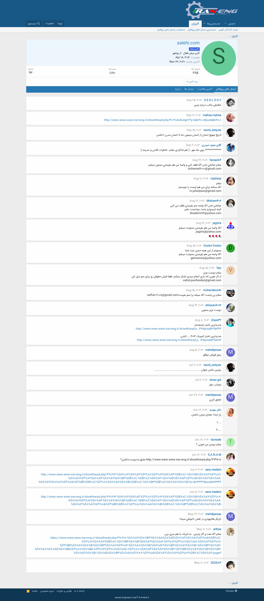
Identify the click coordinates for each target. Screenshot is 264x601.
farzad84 (215, 160)
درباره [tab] (178, 89)
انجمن (231, 24)
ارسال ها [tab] (189, 89)
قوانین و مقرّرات (64, 591)
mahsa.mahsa (212, 115)
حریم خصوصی (47, 591)
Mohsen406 (214, 201)
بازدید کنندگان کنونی (228, 30)
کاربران (195, 24)
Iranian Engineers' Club (132, 597)
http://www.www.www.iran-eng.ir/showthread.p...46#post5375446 (178, 329)
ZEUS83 (216, 563)
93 (31, 72)
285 (195, 72)
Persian (230, 591)
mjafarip (215, 178)
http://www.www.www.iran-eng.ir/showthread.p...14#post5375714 (179, 340)
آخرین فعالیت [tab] (204, 89)
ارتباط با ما (79, 591)
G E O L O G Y (212, 100)
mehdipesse (213, 350)
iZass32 (216, 320)
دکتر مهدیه (215, 410)
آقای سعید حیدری (211, 145)
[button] (225, 23)
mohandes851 (212, 290)
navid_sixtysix (212, 130)
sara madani (213, 469)
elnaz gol (215, 380)
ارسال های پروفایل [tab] (226, 89)
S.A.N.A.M (214, 455)
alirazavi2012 (213, 305)
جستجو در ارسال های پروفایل (171, 30)
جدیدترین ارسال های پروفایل (202, 30)
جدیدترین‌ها (213, 24)
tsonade (216, 440)
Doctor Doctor (212, 246)
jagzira (217, 223)
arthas (217, 529)
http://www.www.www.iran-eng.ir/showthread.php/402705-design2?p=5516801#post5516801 (162, 120)
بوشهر (176, 53)
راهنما (35, 591)
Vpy (218, 268)
